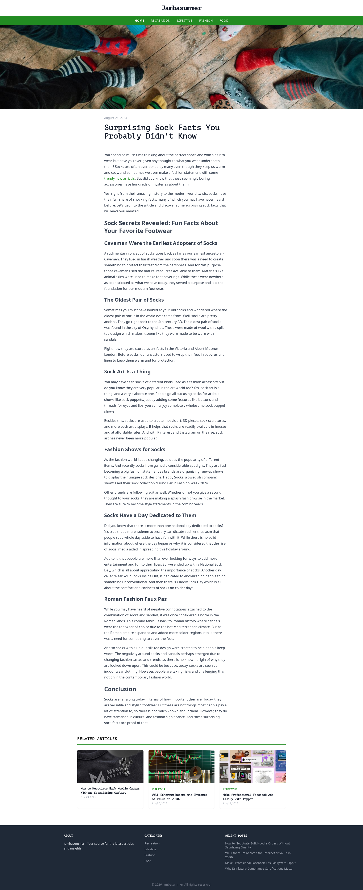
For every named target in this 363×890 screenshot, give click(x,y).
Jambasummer (181, 8)
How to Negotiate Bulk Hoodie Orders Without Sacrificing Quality (257, 845)
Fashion (206, 20)
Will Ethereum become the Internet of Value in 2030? (258, 855)
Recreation (160, 20)
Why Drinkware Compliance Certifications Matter (259, 868)
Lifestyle (184, 20)
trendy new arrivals (119, 178)
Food (224, 20)
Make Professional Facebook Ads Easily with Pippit (260, 863)
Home (139, 20)
